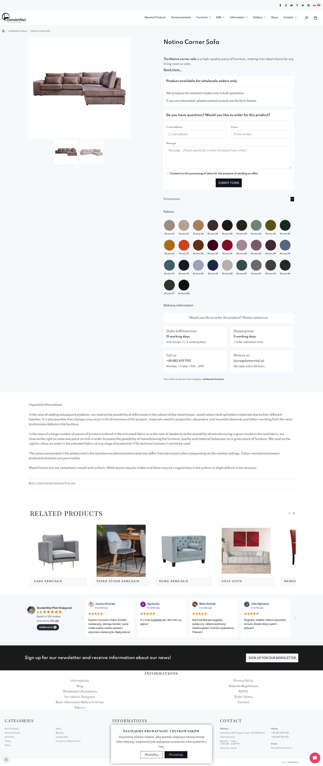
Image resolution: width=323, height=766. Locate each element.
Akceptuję (176, 754)
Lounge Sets (62, 737)
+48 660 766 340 (280, 737)
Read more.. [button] (173, 69)
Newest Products (155, 17)
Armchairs (10, 737)
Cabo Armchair (48, 581)
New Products (12, 729)
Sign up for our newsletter (272, 658)
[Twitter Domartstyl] (302, 5)
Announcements (181, 17)
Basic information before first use (52, 483)
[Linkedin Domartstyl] (308, 5)
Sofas (7, 745)
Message (171, 143)
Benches (60, 733)
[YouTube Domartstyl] (291, 5)
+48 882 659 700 (178, 360)
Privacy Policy (243, 680)
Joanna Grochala (105, 603)
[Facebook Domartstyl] (280, 5)
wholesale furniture (213, 379)
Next (294, 513)
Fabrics (80, 707)
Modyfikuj (152, 754)
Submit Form (228, 183)
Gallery (257, 17)
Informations (80, 680)
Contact (288, 17)
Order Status (243, 696)
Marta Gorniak (207, 603)
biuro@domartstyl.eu (281, 748)
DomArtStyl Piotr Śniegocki (54, 608)
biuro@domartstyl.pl (249, 360)
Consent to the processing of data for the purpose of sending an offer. (214, 173)
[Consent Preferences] (6, 759)
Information (237, 17)
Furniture (202, 17)
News (274, 17)
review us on (46, 627)
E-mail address (174, 127)
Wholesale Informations (80, 691)
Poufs (58, 729)
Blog (80, 686)
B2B (218, 17)
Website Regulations (243, 686)
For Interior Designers (79, 696)
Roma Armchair (173, 581)
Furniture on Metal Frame (68, 741)
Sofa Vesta (232, 581)
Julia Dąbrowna (260, 603)
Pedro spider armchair (118, 581)
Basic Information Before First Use (80, 702)
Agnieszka (153, 603)
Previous (289, 513)
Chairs (8, 741)
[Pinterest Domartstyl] (297, 5)
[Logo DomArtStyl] (14, 17)
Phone (234, 127)
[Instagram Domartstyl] (286, 5)
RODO (243, 691)
